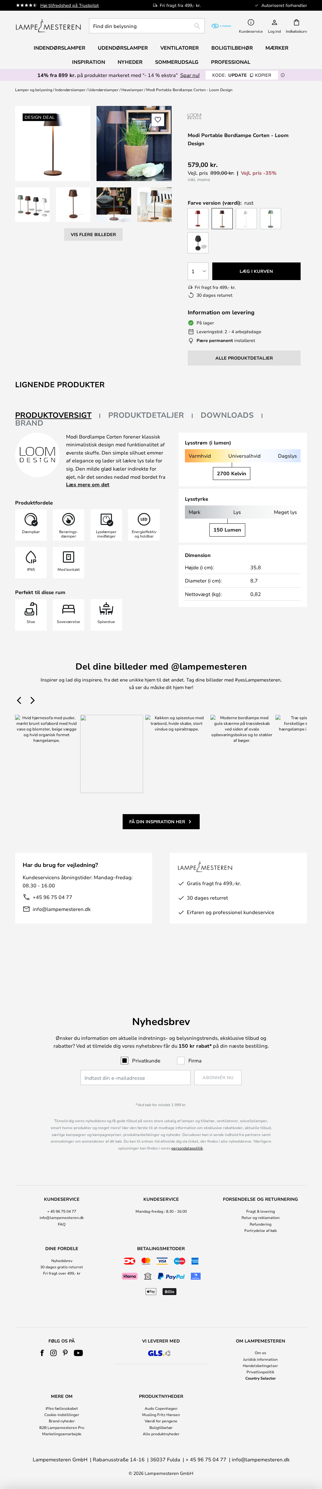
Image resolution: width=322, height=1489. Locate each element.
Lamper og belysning (33, 89)
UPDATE (241, 75)
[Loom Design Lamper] (221, 116)
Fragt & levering (260, 1211)
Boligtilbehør (161, 1427)
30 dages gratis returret (61, 1266)
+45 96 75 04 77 (52, 897)
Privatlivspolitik (260, 1371)
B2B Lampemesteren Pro (61, 1427)
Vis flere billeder (93, 234)
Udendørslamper (103, 89)
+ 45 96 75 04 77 (61, 1211)
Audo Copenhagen (161, 1408)
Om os (260, 1352)
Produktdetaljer (146, 414)
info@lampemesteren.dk (62, 909)
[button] (32, 204)
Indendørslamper (70, 89)
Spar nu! (190, 75)
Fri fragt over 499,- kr (61, 1273)
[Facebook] (42, 1353)
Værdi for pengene (161, 1420)
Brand (29, 422)
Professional (230, 61)
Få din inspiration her (157, 821)
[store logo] (48, 25)
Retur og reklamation (261, 1217)
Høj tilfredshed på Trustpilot (69, 5)
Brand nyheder (62, 1420)
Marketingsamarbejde (61, 1433)
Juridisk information (260, 1359)
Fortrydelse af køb (260, 1230)
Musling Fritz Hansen (161, 1414)
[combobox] (146, 26)
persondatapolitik (187, 1147)
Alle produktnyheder (161, 1433)
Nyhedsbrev (61, 1260)
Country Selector (260, 1378)
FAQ (61, 1224)
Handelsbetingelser (260, 1365)
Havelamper (132, 89)
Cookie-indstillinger (61, 1414)
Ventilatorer (179, 47)
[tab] (58, 415)
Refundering (260, 1224)
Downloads (227, 414)
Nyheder (130, 61)
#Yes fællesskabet (62, 1408)
